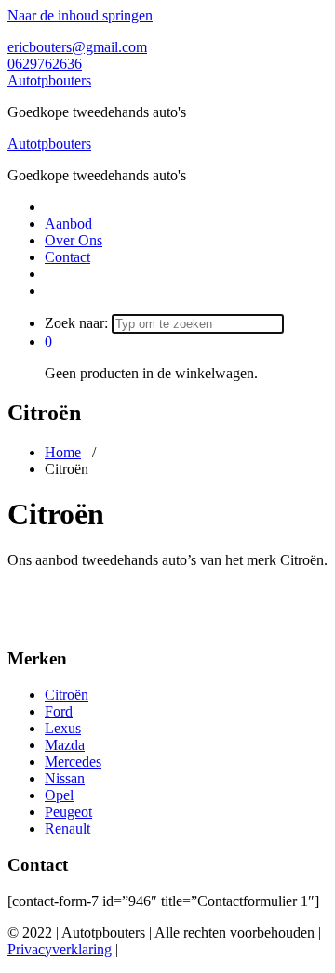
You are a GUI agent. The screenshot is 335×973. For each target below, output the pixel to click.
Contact (67, 257)
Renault (67, 828)
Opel (59, 795)
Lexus (63, 728)
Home (63, 452)
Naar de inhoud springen (80, 15)
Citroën (66, 695)
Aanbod (68, 223)
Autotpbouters (49, 80)
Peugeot (68, 812)
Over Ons (73, 240)
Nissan (65, 778)
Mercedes (73, 761)
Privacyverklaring (59, 949)
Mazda (65, 745)
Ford (59, 711)
